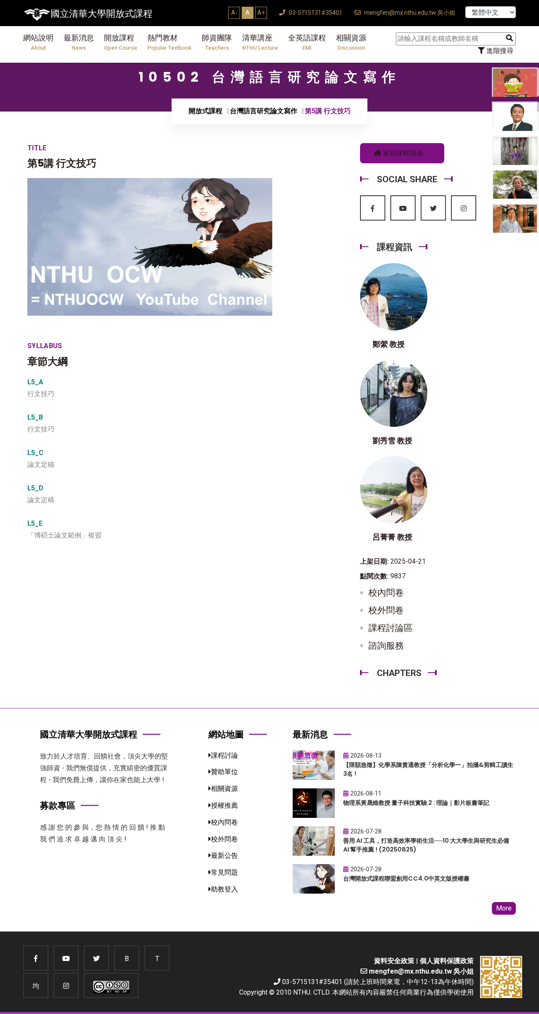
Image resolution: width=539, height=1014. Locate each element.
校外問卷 (386, 610)
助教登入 (224, 889)
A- (234, 12)
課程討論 (224, 755)
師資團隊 (217, 42)
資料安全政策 (394, 961)
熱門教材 (169, 42)
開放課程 (120, 42)
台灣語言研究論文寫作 (263, 111)
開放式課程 (205, 111)
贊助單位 (224, 772)
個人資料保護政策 (447, 961)
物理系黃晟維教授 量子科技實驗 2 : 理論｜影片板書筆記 (416, 802)
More (504, 908)
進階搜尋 (499, 51)
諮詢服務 (386, 646)
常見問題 (224, 872)
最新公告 (224, 856)
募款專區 (57, 805)
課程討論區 (390, 628)
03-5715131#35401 (314, 12)
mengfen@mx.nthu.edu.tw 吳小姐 (409, 12)
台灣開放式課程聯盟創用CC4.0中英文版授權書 (406, 878)
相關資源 (351, 42)
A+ (261, 12)
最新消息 (79, 42)
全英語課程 (307, 42)
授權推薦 (224, 805)
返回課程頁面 (402, 153)
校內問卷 (386, 593)
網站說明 (38, 42)
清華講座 (260, 42)
